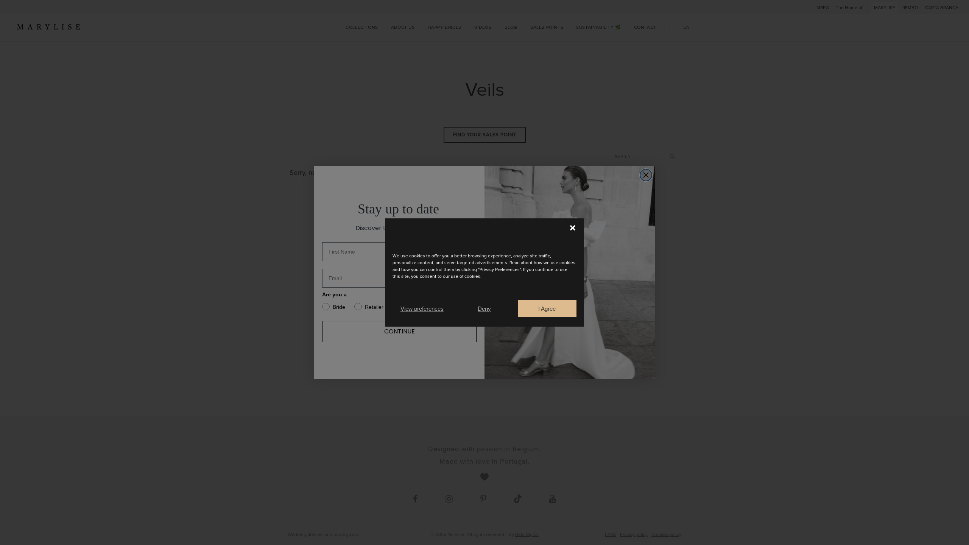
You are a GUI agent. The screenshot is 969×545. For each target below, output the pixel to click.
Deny (484, 308)
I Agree (547, 308)
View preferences (422, 308)
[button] (572, 228)
